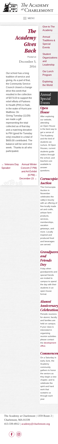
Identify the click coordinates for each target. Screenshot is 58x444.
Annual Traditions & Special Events (49, 42)
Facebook (11, 434)
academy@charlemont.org (35, 423)
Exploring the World (48, 83)
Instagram (18, 434)
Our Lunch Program (48, 73)
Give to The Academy (49, 28)
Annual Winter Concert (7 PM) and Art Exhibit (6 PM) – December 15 (28, 171)
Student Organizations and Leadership (50, 59)
